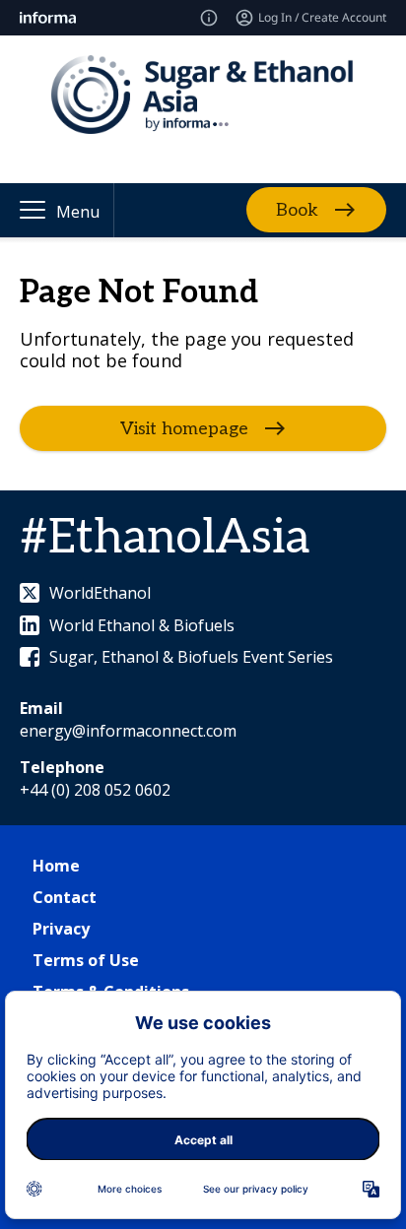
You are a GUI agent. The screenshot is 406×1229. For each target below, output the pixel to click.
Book (297, 210)
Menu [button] (78, 212)
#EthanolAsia (164, 538)
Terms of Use (86, 960)
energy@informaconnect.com (128, 731)
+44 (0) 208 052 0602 (95, 790)
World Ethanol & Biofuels (142, 625)
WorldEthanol (100, 593)
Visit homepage (184, 429)
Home (56, 865)
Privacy (61, 928)
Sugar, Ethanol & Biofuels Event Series (191, 657)
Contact (65, 897)
